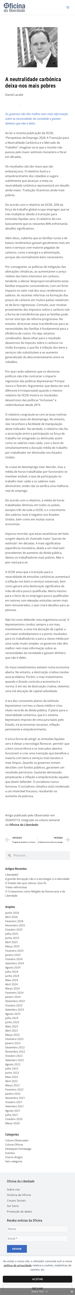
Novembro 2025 (15, 925)
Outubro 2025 (13, 929)
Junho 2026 (12, 912)
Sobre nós (13, 1189)
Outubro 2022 (13, 1055)
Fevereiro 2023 (14, 1039)
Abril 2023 (11, 1030)
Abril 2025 (11, 942)
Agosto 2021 (12, 1110)
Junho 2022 (12, 1072)
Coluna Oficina (14, 1144)
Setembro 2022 (14, 1060)
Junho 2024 (12, 976)
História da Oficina (19, 1195)
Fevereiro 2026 (14, 921)
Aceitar (37, 1279)
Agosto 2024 (12, 967)
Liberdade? (11, 874)
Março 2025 (12, 946)
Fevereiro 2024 (14, 992)
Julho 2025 (11, 933)
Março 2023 (12, 1034)
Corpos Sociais (16, 1200)
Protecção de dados (19, 1211)
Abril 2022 (11, 1081)
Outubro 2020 (13, 1119)
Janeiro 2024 (13, 997)
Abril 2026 (11, 917)
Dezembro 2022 (15, 1047)
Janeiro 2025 (13, 955)
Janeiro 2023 (13, 1043)
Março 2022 (12, 1085)
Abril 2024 (11, 984)
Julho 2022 (11, 1068)
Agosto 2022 (12, 1064)
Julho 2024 (11, 971)
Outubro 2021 (13, 1102)
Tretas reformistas (16, 887)
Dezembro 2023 (15, 1001)
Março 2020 (12, 1123)
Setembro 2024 (14, 963)
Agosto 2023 (12, 1013)
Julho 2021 (11, 1115)
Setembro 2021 (14, 1106)
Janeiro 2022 (13, 1093)
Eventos (10, 1153)
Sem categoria (13, 1161)
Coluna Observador (17, 1140)
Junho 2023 (12, 1022)
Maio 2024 (11, 980)
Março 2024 (12, 988)
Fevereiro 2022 (14, 1089)
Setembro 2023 (14, 1009)
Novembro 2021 (15, 1098)
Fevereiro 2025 (14, 950)
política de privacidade (18, 1265)
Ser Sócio (13, 1206)
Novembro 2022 (15, 1051)
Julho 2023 (11, 1018)
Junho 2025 (12, 938)
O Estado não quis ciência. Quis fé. (26, 883)
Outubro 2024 (13, 959)
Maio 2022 (11, 1077)
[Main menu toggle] (68, 7)
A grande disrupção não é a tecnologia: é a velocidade (37, 879)
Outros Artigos (14, 1157)
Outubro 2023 (13, 1005)
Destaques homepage (18, 1148)
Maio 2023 (11, 1026)
